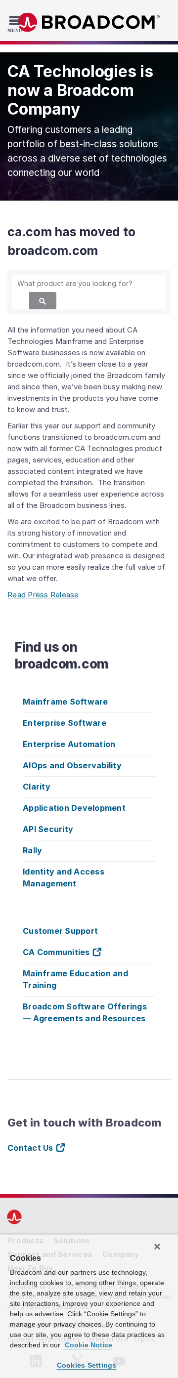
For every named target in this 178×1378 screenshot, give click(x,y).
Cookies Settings (87, 1365)
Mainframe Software (65, 702)
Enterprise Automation (69, 744)
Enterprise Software (64, 723)
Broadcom (89, 22)
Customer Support (60, 931)
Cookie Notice (87, 1345)
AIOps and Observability (72, 765)
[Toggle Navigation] (16, 24)
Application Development (74, 808)
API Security (48, 829)
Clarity (36, 787)
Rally (32, 850)
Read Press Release (43, 594)
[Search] (42, 300)
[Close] (157, 1247)
